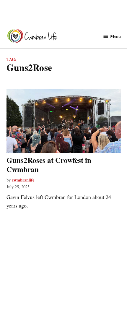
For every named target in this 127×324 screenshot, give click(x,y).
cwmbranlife (23, 180)
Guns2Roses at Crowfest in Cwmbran (48, 164)
